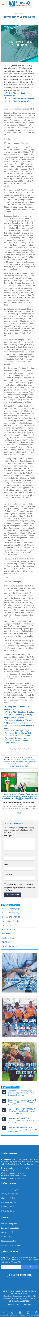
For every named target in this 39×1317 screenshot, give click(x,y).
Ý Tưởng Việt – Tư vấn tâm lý (17, 101)
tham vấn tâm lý (14, 761)
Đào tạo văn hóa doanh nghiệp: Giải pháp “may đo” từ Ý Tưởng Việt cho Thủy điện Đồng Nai (22, 1093)
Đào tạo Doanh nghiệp (11, 909)
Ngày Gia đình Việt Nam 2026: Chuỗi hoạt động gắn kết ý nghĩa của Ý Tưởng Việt (22, 1129)
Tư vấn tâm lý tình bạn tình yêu (17, 731)
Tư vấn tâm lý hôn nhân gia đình (18, 733)
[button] (3, 3)
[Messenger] (35, 1313)
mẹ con (27, 759)
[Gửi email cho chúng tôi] (19, 1275)
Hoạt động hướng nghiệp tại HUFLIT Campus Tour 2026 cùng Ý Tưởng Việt (21, 1120)
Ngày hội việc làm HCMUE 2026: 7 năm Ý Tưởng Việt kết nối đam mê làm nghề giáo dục (21, 1111)
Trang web (8, 874)
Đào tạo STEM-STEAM (11, 917)
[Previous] (2, 794)
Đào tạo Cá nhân (8, 929)
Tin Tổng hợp (7, 942)
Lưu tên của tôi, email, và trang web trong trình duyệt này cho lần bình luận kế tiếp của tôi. (19, 887)
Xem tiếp (19, 806)
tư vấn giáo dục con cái (17, 764)
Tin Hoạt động (8, 938)
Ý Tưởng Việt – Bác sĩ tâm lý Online (19, 98)
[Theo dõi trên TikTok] (14, 1275)
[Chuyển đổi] (35, 913)
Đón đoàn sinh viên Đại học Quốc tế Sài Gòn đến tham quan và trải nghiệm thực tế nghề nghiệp (19, 795)
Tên (6, 854)
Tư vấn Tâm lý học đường (12, 921)
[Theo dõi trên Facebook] (9, 1275)
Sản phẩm (6, 934)
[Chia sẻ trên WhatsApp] (11, 749)
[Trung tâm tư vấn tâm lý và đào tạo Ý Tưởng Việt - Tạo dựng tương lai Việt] (19, 4)
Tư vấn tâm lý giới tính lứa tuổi (17, 735)
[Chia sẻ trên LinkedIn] (23, 749)
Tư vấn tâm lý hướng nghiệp (16, 740)
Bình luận (8, 836)
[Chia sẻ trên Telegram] (27, 749)
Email (6, 864)
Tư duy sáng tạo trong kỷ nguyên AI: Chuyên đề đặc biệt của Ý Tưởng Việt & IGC (22, 1102)
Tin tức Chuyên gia (9, 946)
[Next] (37, 794)
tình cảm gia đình (19, 759)
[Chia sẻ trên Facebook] (15, 749)
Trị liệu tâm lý (10, 743)
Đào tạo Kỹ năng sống (10, 913)
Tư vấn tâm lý (7, 925)
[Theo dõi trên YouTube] (29, 1275)
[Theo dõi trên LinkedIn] (24, 1275)
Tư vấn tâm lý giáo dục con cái (17, 738)
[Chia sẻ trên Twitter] (19, 749)
